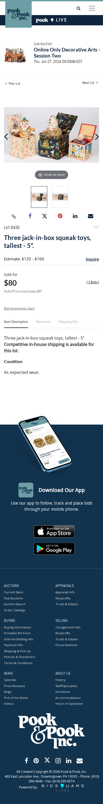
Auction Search (14, 604)
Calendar (10, 680)
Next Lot (88, 83)
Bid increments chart (19, 308)
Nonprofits (62, 598)
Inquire (92, 259)
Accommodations (67, 698)
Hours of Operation (69, 704)
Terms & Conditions (18, 663)
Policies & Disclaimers (19, 657)
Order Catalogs (14, 610)
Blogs (7, 692)
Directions (62, 692)
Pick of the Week (16, 698)
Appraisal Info (65, 592)
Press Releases (14, 686)
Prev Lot (14, 83)
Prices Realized (66, 645)
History (60, 680)
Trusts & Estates (66, 604)
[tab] (16, 323)
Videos (8, 704)
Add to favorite (96, 228)
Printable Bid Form (17, 633)
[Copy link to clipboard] (14, 216)
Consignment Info (68, 627)
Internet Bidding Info (18, 639)
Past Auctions (13, 598)
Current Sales (13, 592)
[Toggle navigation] (92, 8)
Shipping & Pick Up (17, 651)
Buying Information (17, 627)
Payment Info (13, 645)
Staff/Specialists (66, 686)
